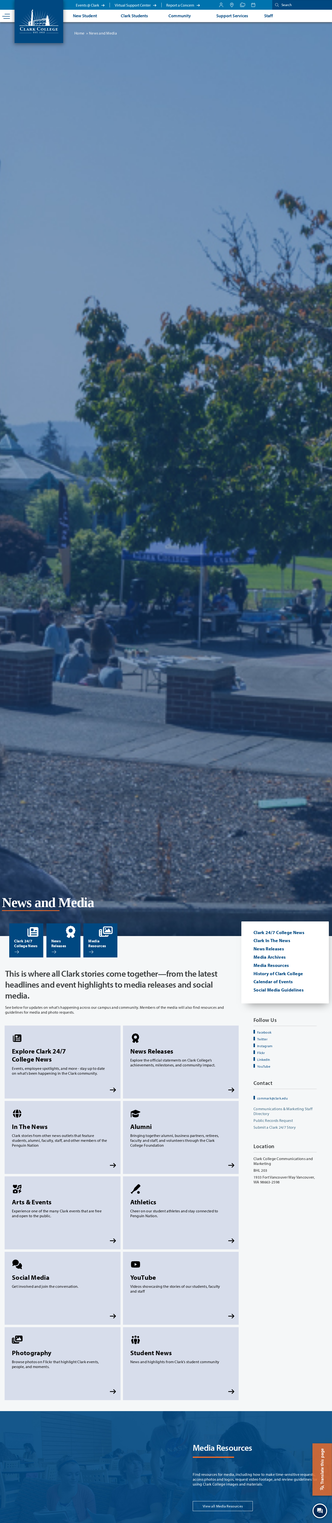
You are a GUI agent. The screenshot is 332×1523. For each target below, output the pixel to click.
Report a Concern (180, 5)
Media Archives (269, 957)
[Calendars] (253, 5)
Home (79, 33)
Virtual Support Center (133, 5)
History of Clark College (278, 973)
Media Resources (271, 965)
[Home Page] (38, 20)
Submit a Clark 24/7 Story (274, 1127)
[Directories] (242, 5)
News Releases (268, 949)
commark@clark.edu (272, 1098)
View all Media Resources (223, 1506)
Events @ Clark (88, 5)
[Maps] (232, 5)
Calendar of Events (273, 981)
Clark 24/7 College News (278, 932)
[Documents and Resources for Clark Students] (221, 5)
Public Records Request (273, 1120)
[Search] (276, 4)
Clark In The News (271, 940)
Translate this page (322, 1467)
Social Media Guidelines (278, 990)
